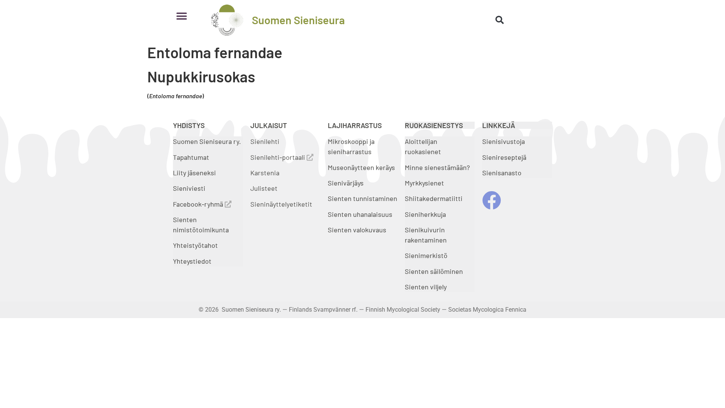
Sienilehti (264, 141)
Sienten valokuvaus (357, 230)
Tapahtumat (191, 157)
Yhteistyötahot (195, 245)
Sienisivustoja (503, 141)
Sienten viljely (426, 287)
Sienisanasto (501, 172)
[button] (181, 16)
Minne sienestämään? (437, 167)
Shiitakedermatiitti (434, 198)
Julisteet (264, 188)
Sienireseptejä (504, 157)
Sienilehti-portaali (278, 157)
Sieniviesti (190, 188)
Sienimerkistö (426, 255)
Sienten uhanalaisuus (360, 214)
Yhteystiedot (192, 261)
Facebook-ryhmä (199, 204)
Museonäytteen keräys (361, 167)
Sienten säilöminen (434, 271)
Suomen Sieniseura (298, 19)
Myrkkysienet (424, 183)
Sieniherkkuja (425, 214)
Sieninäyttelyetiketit (281, 204)
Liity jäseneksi (194, 172)
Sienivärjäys (346, 183)
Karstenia (264, 172)
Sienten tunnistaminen (362, 198)
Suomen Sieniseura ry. (207, 141)
